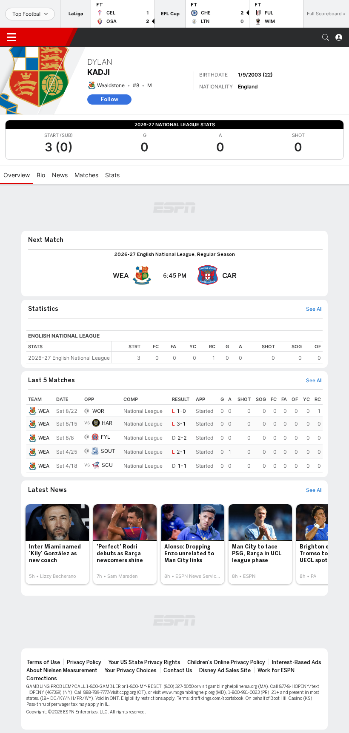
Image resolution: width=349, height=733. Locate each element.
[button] (325, 37)
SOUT (108, 451)
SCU (107, 465)
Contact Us (177, 670)
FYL (105, 437)
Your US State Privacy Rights (144, 662)
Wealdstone (111, 85)
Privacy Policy (84, 662)
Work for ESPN (276, 670)
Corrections (41, 679)
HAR (107, 423)
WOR (98, 411)
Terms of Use (43, 662)
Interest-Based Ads (296, 662)
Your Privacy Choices (130, 670)
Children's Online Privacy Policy (226, 662)
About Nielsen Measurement (61, 670)
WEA (43, 411)
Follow (109, 99)
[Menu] (11, 37)
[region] (217, 352)
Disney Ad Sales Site (225, 670)
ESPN (46, 37)
